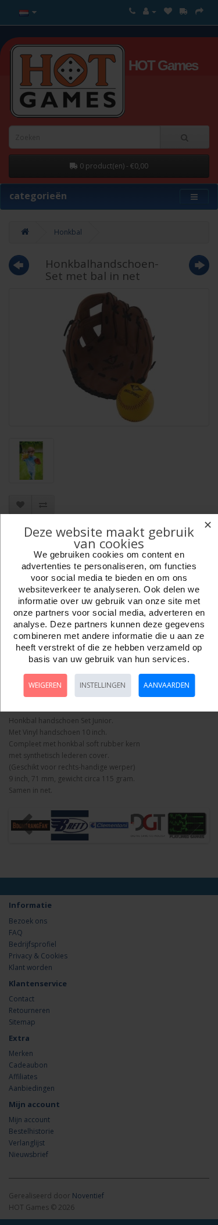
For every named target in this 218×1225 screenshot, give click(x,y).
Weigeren (45, 685)
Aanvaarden (167, 685)
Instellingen (103, 685)
